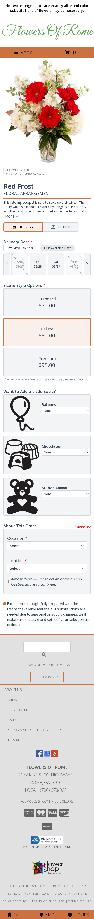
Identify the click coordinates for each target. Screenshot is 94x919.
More (9, 216)
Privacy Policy (15, 901)
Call (17, 915)
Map (48, 915)
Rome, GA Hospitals (70, 886)
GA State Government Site (64, 894)
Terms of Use (79, 901)
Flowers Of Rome (47, 32)
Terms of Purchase (48, 901)
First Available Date (57, 248)
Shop (26, 52)
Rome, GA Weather (22, 894)
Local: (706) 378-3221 (47, 790)
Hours (80, 915)
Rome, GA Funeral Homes (28, 886)
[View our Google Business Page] (47, 755)
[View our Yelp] (54, 755)
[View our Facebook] (39, 755)
